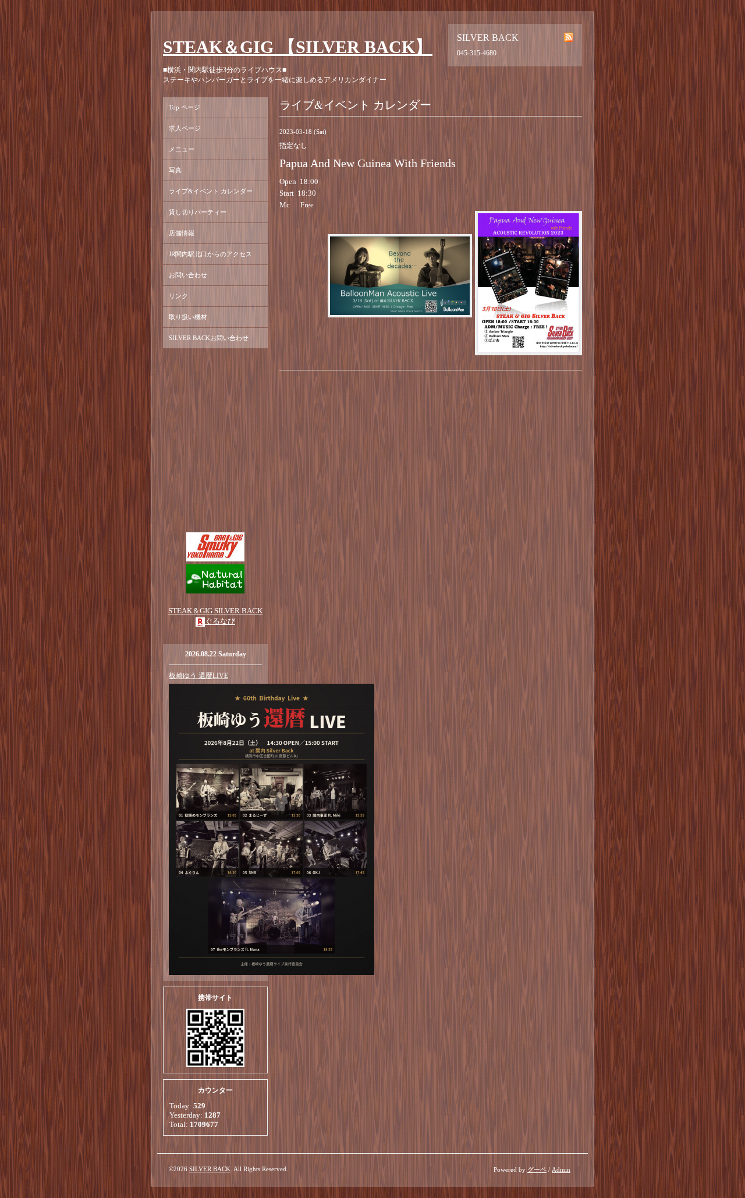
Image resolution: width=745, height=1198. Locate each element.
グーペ (537, 1169)
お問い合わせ (188, 274)
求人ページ (185, 128)
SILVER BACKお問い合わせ (209, 337)
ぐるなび (220, 621)
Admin (561, 1169)
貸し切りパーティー (197, 211)
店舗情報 (181, 232)
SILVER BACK (209, 1168)
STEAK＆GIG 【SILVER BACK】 (297, 46)
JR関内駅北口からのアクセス (210, 253)
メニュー (181, 149)
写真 (175, 170)
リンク (178, 295)
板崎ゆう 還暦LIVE (198, 676)
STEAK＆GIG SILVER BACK (215, 610)
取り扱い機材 (188, 316)
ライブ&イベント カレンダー (211, 191)
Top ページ (184, 107)
